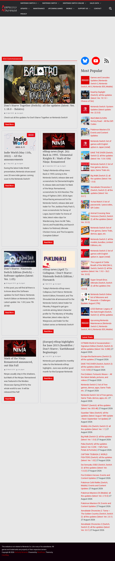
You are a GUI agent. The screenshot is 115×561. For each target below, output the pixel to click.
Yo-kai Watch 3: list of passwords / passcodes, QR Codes (102, 204)
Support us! (83, 8)
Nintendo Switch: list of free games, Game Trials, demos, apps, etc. (102, 231)
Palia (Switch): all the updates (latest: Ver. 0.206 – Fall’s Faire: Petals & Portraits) (94, 447)
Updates (23, 8)
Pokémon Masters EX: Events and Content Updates (100, 132)
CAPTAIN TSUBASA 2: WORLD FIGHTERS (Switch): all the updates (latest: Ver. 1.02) (96, 457)
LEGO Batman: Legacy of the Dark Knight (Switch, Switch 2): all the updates (102, 312)
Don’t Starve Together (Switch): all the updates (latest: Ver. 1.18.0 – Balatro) (39, 107)
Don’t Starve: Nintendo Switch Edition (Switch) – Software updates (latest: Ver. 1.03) (19, 274)
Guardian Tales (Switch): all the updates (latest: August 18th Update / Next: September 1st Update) (97, 416)
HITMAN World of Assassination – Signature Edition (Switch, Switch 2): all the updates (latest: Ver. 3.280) (97, 346)
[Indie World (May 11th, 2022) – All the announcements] (20, 142)
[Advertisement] (57, 33)
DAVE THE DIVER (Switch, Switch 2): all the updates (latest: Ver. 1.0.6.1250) (102, 155)
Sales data (94, 3)
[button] (37, 3)
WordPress (41, 552)
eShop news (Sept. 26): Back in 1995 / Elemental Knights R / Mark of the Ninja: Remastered (57, 157)
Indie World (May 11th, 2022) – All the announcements (17, 156)
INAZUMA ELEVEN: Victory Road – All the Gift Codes (102, 121)
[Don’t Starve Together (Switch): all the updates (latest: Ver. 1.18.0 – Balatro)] (39, 84)
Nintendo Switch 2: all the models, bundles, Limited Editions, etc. (102, 242)
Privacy (23, 14)
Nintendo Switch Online (73, 3)
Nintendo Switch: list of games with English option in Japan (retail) (101, 144)
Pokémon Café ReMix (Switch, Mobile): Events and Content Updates (94, 485)
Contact (97, 8)
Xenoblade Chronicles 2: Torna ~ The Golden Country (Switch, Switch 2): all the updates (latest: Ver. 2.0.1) (97, 513)
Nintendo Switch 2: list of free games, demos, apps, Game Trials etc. (102, 167)
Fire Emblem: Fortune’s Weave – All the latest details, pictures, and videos (96, 377)
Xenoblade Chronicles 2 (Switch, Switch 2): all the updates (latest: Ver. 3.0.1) (95, 527)
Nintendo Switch (49, 3)
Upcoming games (55, 8)
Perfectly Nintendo (21, 552)
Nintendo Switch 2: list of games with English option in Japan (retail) (102, 254)
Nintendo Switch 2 (28, 3)
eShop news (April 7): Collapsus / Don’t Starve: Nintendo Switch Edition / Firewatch (58, 275)
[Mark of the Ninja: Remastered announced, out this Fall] (20, 348)
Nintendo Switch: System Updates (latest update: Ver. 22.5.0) (102, 109)
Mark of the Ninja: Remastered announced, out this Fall (18, 361)
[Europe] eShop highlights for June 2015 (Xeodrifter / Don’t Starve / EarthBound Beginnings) (58, 347)
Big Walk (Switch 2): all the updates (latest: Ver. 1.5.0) (101, 178)
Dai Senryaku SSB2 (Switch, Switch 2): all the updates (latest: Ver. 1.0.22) (96, 468)
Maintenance (39, 8)
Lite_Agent (20, 113)
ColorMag (5, 555)
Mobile (69, 8)
